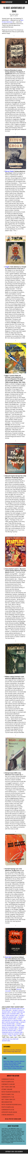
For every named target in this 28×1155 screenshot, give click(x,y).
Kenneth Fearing (8, 1065)
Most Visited (7, 1051)
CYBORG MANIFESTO (8, 1115)
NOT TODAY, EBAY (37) (8, 1099)
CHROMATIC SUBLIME (8, 1084)
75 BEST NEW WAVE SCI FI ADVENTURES (13, 1026)
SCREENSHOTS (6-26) (8, 1109)
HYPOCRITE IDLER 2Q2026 (9, 1112)
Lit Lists (12, 1050)
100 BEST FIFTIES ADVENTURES (14, 1023)
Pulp (12, 1051)
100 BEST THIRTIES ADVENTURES (13, 1018)
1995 (14, 1036)
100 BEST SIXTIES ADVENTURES (12, 1024)
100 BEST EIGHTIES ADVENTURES (13, 1029)
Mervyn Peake (9, 171)
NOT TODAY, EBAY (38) (8, 1087)
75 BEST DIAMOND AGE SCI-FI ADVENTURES (12, 1031)
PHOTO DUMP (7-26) (8, 1094)
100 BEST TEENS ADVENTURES (12, 1014)
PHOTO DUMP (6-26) (8, 1107)
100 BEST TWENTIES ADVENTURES (13, 1016)
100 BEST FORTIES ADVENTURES (13, 1021)
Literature (18, 1050)
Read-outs (18, 1051)
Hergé (7, 267)
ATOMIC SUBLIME (7, 1089)
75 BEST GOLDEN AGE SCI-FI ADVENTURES (12, 1019)
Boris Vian (8, 957)
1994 (10, 1036)
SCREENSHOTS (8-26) (8, 1079)
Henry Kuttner (12, 1063)
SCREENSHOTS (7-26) (8, 1097)
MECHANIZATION (7, 1102)
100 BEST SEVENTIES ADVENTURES (13, 1028)
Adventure (7, 1050)
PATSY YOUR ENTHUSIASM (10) (11, 1092)
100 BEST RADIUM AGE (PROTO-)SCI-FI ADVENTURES (13, 1013)
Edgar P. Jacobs (14, 1061)
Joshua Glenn (17, 1119)
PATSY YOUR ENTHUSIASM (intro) (11, 1104)
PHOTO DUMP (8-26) (8, 1082)
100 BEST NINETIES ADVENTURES (12, 1034)
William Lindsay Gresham (14, 1068)
